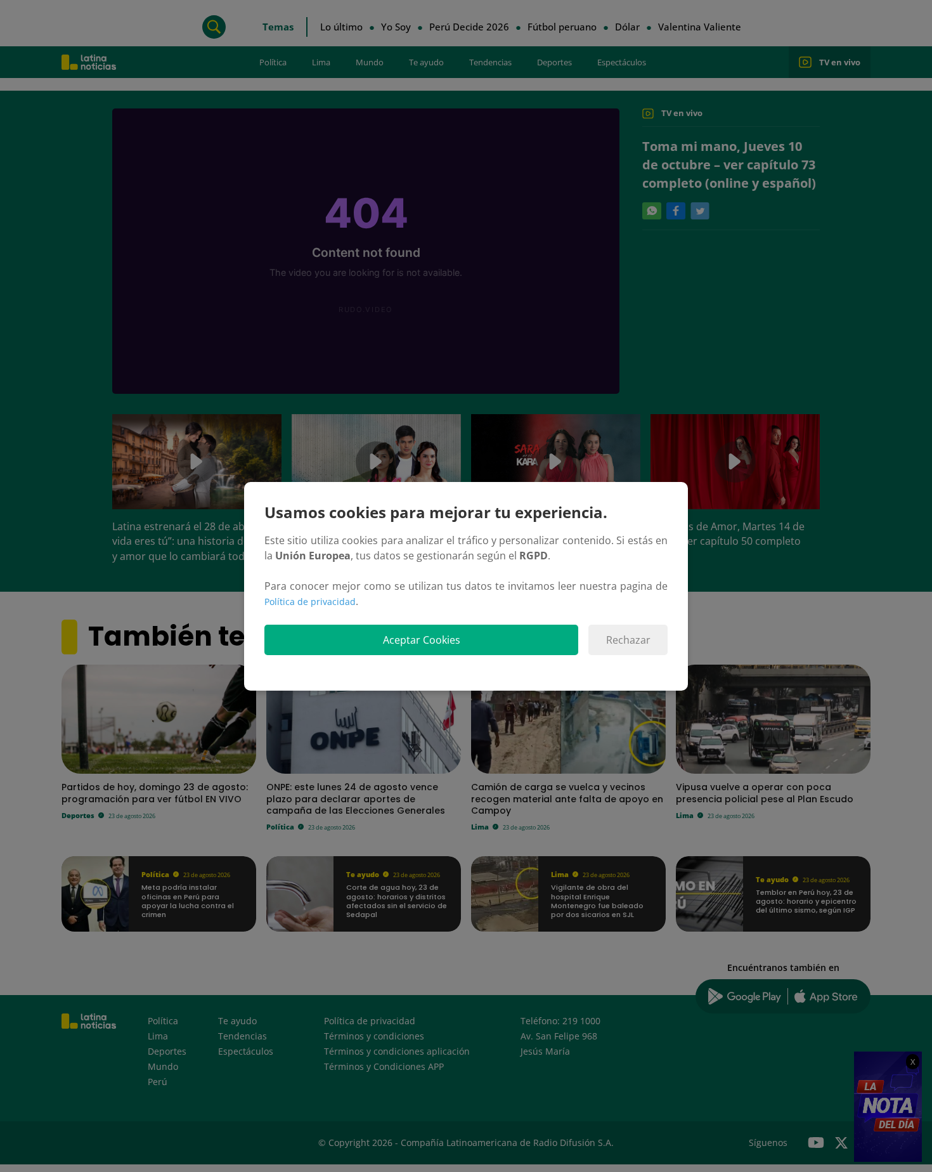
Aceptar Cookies (421, 640)
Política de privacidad (310, 602)
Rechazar (628, 640)
